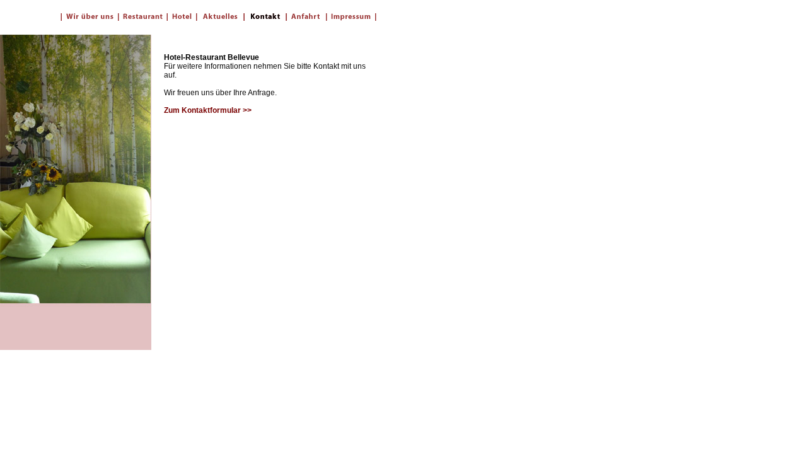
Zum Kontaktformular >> (208, 110)
